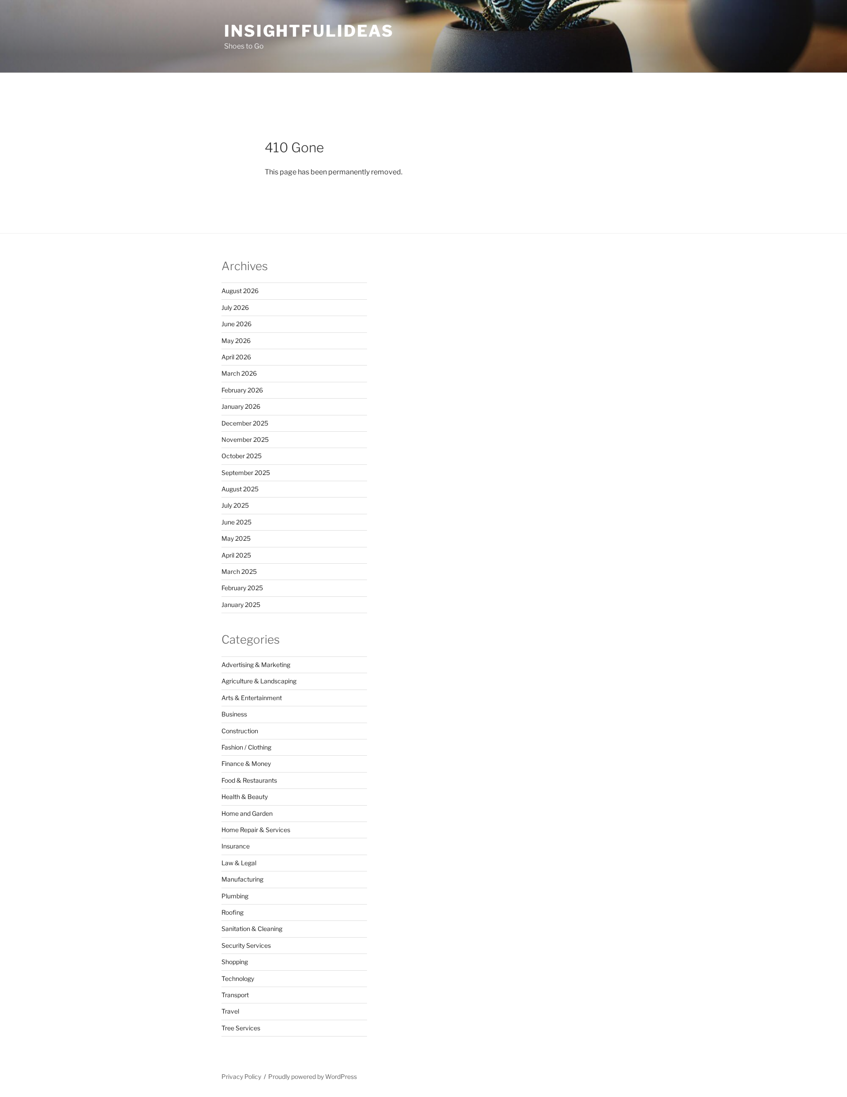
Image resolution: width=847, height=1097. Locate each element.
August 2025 (240, 489)
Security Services (246, 945)
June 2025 (236, 522)
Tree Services (240, 1028)
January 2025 (240, 604)
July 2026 (235, 307)
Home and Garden (247, 813)
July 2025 (235, 505)
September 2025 (245, 472)
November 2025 (245, 439)
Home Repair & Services (255, 829)
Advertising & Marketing (255, 664)
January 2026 (240, 406)
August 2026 (240, 290)
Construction (239, 731)
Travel (230, 1011)
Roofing (232, 912)
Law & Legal (238, 863)
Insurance (235, 846)
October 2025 (241, 456)
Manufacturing (242, 879)
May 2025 (236, 538)
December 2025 (244, 423)
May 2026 (236, 340)
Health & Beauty (244, 796)
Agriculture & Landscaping (258, 681)
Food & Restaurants (249, 780)
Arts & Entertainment (251, 697)
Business (234, 714)
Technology (237, 978)
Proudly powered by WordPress (312, 1076)
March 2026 (239, 373)
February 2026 (242, 390)
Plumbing (234, 896)
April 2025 (236, 555)
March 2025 (239, 571)
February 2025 (242, 588)
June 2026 (236, 324)
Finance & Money (246, 763)
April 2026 (236, 357)
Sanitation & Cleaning (251, 928)
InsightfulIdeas (309, 31)
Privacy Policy (241, 1076)
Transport (235, 995)
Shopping (234, 961)
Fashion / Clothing (246, 747)
